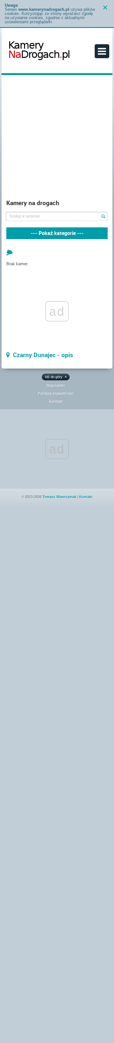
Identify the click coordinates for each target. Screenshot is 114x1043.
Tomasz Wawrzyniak (59, 497)
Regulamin (56, 385)
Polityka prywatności (56, 393)
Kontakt (56, 401)
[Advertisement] (57, 138)
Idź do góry (53, 377)
